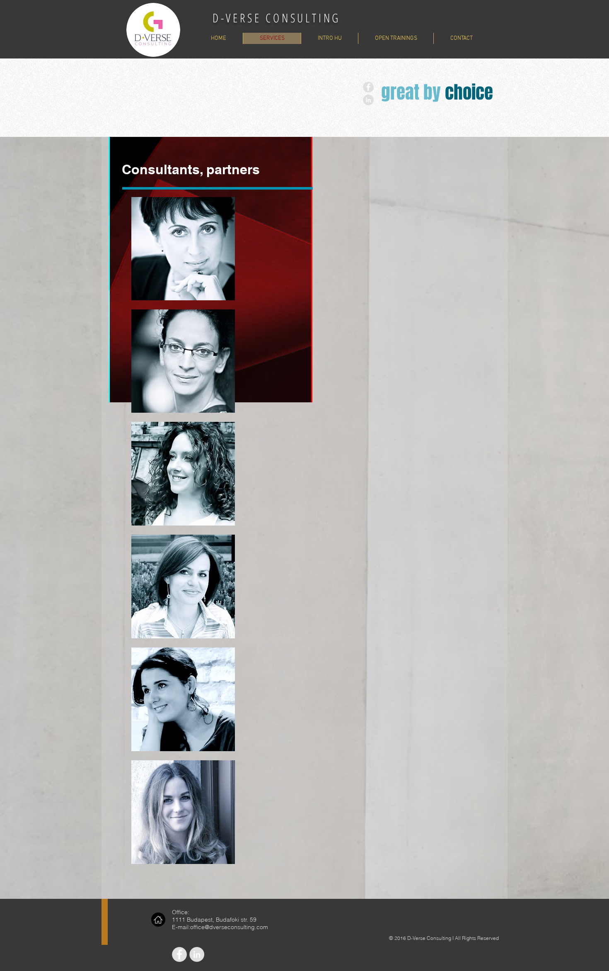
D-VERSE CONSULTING (277, 18)
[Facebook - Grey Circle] (368, 87)
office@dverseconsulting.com (229, 927)
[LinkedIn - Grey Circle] (368, 100)
